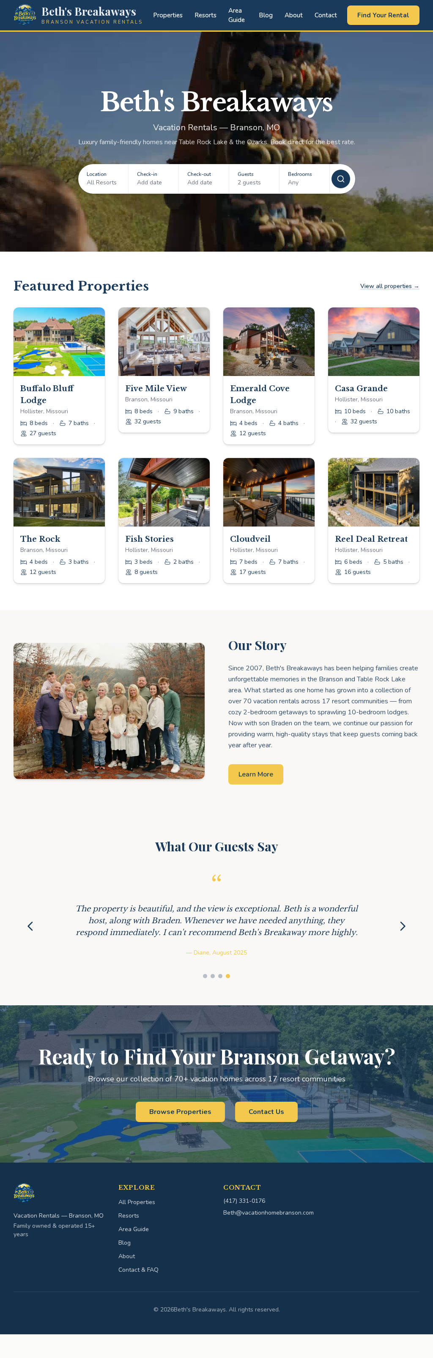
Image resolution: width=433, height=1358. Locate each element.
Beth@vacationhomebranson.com (268, 1236)
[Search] (341, 179)
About (294, 15)
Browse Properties (180, 1135)
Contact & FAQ (138, 1293)
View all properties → (389, 286)
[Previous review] (30, 938)
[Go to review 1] (205, 1000)
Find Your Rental (383, 15)
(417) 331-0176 (244, 1225)
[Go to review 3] (220, 1000)
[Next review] (402, 938)
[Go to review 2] (213, 1000)
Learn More (255, 774)
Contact (326, 15)
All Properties (136, 1226)
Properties (168, 15)
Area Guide (236, 15)
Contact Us (266, 1135)
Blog (266, 15)
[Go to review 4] (228, 1000)
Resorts (205, 15)
